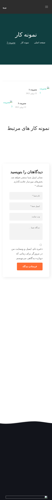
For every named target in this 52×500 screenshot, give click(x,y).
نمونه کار (25, 42)
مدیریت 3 (37, 152)
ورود (4, 7)
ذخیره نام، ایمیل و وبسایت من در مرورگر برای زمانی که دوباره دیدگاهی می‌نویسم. (27, 254)
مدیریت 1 (37, 143)
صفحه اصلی (39, 42)
